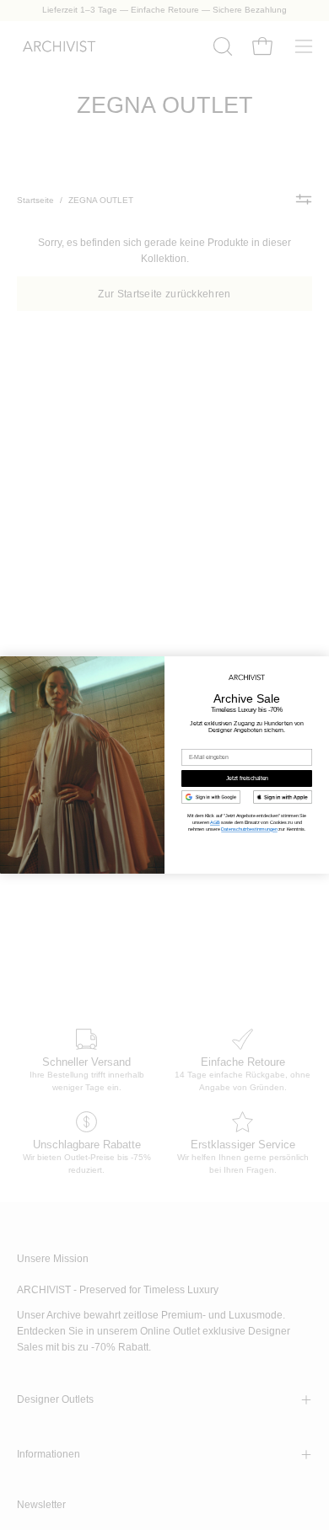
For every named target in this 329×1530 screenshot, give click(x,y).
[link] (210, 797)
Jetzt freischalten (247, 778)
